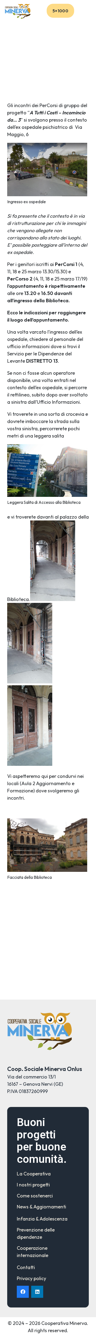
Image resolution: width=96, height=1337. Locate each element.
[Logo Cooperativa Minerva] (17, 11)
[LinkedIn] (37, 1292)
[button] (88, 11)
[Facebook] (23, 1292)
